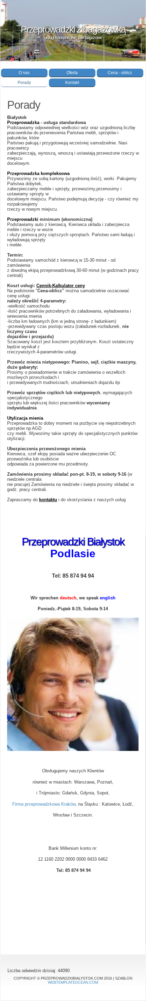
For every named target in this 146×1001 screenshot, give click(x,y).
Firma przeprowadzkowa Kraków (43, 804)
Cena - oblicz (120, 72)
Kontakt (72, 82)
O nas (24, 72)
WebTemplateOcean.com (73, 982)
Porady (24, 82)
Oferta (72, 72)
